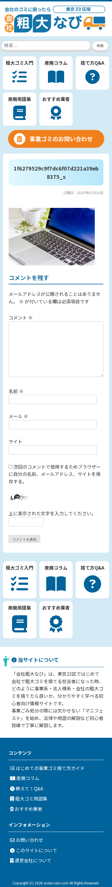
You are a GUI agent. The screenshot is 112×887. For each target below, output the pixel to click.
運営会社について (32, 860)
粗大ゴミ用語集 (30, 798)
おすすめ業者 (27, 808)
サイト (15, 441)
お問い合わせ (29, 839)
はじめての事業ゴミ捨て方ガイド (50, 768)
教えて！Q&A (29, 788)
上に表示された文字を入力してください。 (52, 513)
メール (18, 416)
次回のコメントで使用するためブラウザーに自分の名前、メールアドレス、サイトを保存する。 (55, 474)
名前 (16, 391)
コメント (21, 317)
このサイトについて (36, 850)
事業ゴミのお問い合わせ (61, 139)
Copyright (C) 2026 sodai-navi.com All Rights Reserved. (56, 882)
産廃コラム (27, 778)
